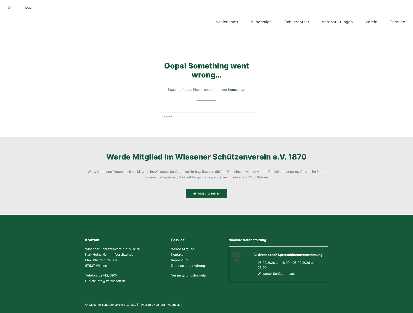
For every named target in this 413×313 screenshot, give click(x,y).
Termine (397, 22)
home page (236, 90)
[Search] (206, 116)
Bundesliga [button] (261, 22)
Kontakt (177, 254)
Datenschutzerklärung (188, 266)
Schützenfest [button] (296, 22)
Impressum (179, 260)
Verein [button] (371, 22)
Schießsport (227, 22)
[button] (250, 116)
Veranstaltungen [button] (337, 22)
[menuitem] (231, 22)
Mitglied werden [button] (206, 193)
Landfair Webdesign (169, 304)
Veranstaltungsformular (189, 275)
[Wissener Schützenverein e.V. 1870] (26, 22)
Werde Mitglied (182, 249)
